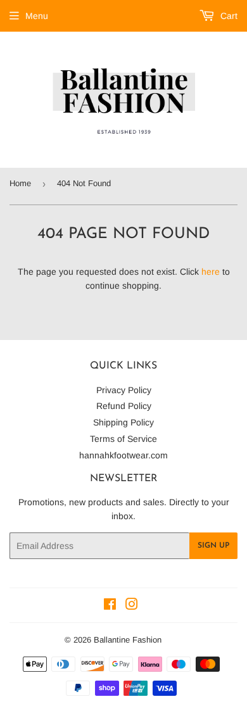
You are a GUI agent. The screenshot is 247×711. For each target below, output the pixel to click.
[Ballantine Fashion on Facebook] (110, 606)
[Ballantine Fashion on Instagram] (131, 606)
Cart (228, 16)
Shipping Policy (123, 422)
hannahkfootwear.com (123, 455)
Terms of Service (123, 439)
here (210, 272)
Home (20, 183)
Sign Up (213, 546)
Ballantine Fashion (128, 640)
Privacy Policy (123, 390)
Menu (36, 16)
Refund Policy (123, 406)
